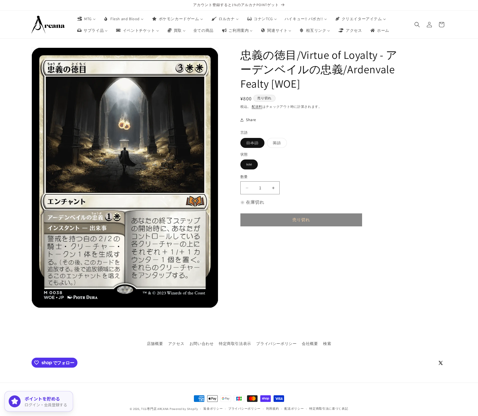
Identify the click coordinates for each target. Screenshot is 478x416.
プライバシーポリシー (276, 343)
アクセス (176, 343)
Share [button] (251, 119)
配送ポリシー (294, 408)
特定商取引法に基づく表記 (328, 408)
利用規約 (272, 408)
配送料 (257, 106)
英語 (279, 144)
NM (251, 166)
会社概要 (310, 343)
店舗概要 (155, 343)
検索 (327, 343)
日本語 (254, 144)
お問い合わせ (201, 343)
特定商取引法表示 (235, 343)
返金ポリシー (213, 408)
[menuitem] (86, 19)
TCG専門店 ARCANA (155, 409)
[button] (417, 25)
